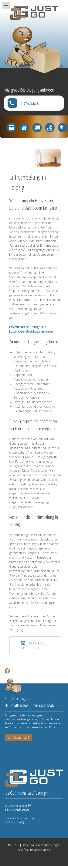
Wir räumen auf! (18, 737)
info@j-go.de (21, 809)
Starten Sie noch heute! (34, 645)
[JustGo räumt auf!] (34, 11)
